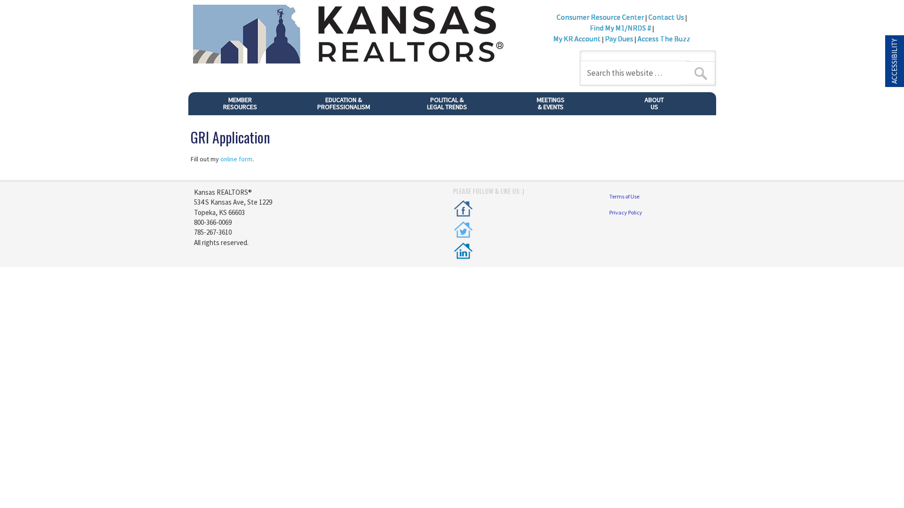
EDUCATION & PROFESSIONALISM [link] (335, 105)
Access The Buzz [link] (664, 38)
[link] (463, 208)
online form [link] (236, 159)
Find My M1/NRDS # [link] (620, 27)
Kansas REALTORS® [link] (358, 35)
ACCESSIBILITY (894, 61)
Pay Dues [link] (619, 38)
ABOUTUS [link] (638, 105)
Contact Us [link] (666, 17)
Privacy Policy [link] (625, 212)
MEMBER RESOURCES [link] (227, 105)
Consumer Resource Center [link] (600, 17)
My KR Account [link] (577, 38)
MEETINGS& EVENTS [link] (536, 105)
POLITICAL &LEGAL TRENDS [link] (436, 105)
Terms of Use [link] (624, 196)
